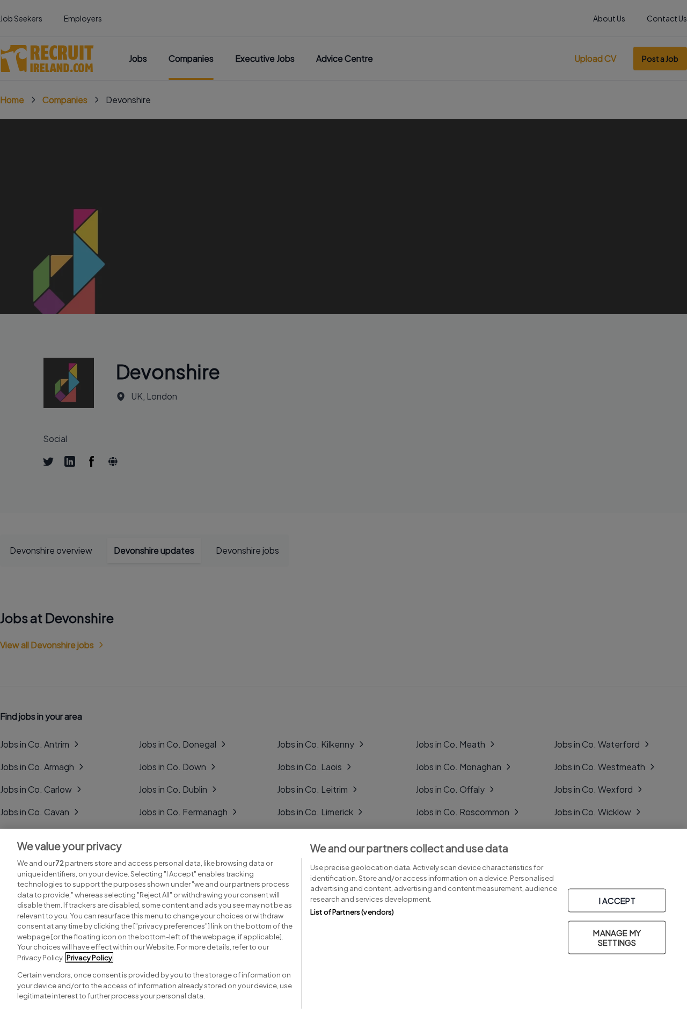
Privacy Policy (89, 957)
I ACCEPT (617, 900)
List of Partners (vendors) (352, 912)
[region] (343, 921)
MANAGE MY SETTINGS (616, 937)
